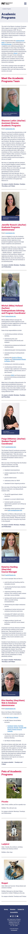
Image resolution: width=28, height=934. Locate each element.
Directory (12, 909)
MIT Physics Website (12, 717)
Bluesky (16, 727)
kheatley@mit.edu (10, 708)
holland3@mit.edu (10, 316)
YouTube (20, 726)
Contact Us (21, 909)
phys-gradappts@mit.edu (15, 510)
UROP (12, 375)
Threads (21, 727)
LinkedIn (10, 731)
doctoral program (6, 44)
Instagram (10, 727)
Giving (6, 909)
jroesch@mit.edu (10, 233)
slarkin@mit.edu (10, 129)
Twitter (15, 726)
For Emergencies (14, 930)
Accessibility (14, 912)
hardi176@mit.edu (10, 575)
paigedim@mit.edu (10, 447)
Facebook (10, 726)
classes (15, 53)
